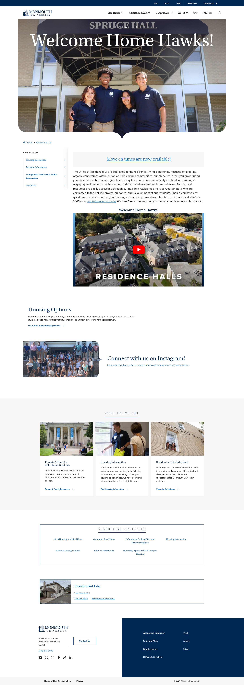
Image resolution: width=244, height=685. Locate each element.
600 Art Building (82, 592)
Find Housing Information (112, 489)
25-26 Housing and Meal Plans (67, 539)
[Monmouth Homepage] (37, 13)
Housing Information (176, 539)
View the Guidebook (165, 489)
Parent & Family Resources (57, 489)
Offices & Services (152, 657)
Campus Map (150, 640)
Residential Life (43, 142)
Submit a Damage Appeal (68, 550)
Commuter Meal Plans (104, 539)
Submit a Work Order (104, 550)
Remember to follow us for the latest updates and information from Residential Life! (148, 365)
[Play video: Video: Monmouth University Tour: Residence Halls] (138, 250)
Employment (150, 649)
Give (178, 3)
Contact (81, 640)
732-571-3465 (81, 598)
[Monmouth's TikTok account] (65, 657)
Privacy (79, 680)
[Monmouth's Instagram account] (52, 657)
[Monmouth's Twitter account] (46, 657)
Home (29, 142)
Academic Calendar (154, 632)
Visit (156, 3)
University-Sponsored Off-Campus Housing (140, 552)
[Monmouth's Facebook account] (58, 657)
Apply (167, 3)
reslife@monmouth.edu (101, 201)
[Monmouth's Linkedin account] (71, 657)
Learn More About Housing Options (44, 325)
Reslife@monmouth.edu (103, 598)
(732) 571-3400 (46, 650)
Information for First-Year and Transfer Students (140, 541)
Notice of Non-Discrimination (57, 680)
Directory (192, 3)
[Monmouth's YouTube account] (40, 657)
